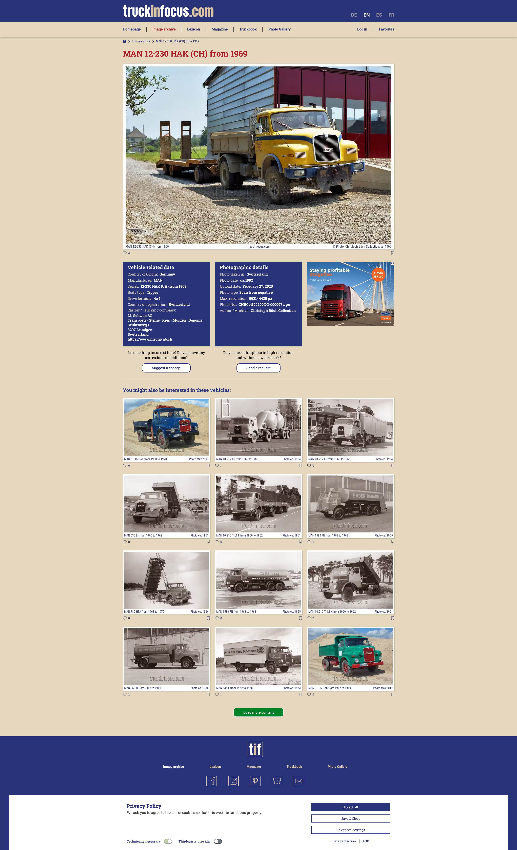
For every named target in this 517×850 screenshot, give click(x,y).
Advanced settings (350, 830)
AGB (366, 841)
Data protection (344, 841)
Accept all (350, 807)
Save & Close (350, 818)
